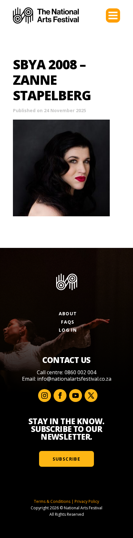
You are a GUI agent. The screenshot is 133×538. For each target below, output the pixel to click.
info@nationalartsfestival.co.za (74, 378)
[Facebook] (60, 395)
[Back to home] (46, 15)
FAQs (68, 322)
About (68, 313)
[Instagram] (44, 395)
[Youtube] (75, 395)
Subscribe (67, 459)
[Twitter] (91, 395)
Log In (68, 330)
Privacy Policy (87, 501)
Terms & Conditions (52, 501)
